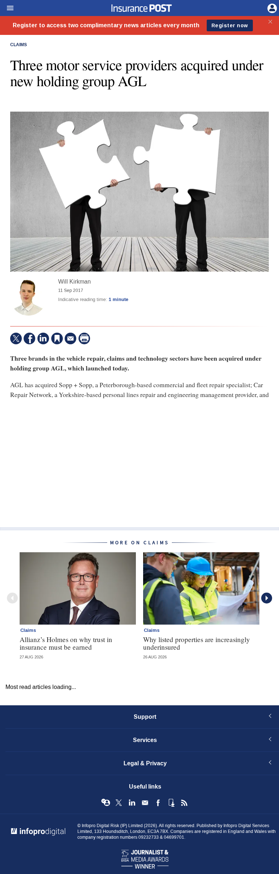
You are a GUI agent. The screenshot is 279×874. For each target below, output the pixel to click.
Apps (171, 802)
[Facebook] (29, 338)
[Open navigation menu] (7, 8)
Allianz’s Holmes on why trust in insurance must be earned (66, 643)
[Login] (271, 7)
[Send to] (70, 338)
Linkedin (132, 802)
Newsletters (145, 802)
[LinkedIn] (43, 338)
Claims (18, 45)
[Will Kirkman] (28, 297)
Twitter (118, 802)
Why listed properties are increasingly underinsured (196, 643)
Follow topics (105, 802)
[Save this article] (57, 338)
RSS (184, 802)
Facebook (158, 802)
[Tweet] (16, 338)
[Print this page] (84, 338)
